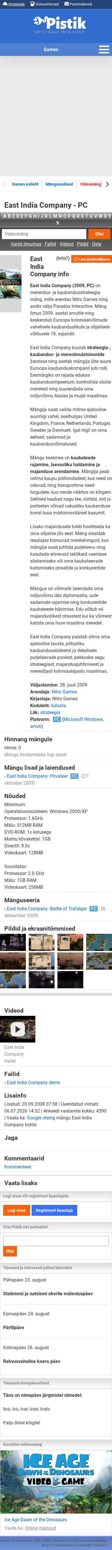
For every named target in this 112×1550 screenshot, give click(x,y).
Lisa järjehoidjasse (94, 259)
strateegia (50, 712)
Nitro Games (64, 692)
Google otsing (41, 1118)
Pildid (82, 244)
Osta (96, 244)
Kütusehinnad (47, 4)
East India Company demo (33, 1082)
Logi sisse (16, 1210)
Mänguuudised (59, 184)
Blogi (45, 1545)
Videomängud (93, 184)
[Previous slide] (5, 184)
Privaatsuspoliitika (64, 1545)
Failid (50, 244)
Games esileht (25, 184)
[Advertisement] (56, 116)
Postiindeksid (80, 4)
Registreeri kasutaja (54, 1210)
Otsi (99, 234)
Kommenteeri (17, 1167)
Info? (63, 258)
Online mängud (40, 1528)
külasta (58, 705)
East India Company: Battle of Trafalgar (51, 908)
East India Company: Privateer (42, 776)
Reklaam (100, 1545)
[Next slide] (107, 184)
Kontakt (86, 1545)
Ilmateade (16, 4)
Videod (66, 244)
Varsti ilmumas (26, 244)
